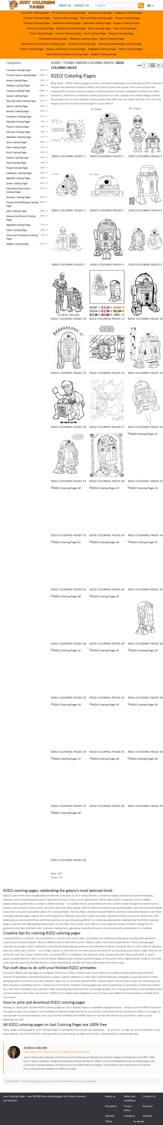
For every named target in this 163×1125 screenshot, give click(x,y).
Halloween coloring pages (53, 38)
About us (110, 1096)
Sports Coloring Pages (111, 38)
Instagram (129, 1115)
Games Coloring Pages (65, 17)
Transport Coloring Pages (82, 43)
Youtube (147, 1115)
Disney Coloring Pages (127, 17)
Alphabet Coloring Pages (83, 38)
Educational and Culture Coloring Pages (43, 43)
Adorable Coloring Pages (97, 22)
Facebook (138, 1121)
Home (55, 62)
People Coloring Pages (121, 33)
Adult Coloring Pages (32, 48)
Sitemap (109, 1115)
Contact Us (149, 1096)
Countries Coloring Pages (35, 12)
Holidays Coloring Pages (128, 12)
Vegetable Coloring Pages (102, 48)
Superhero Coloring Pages (66, 22)
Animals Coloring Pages (37, 22)
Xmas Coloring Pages (99, 28)
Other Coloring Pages (131, 48)
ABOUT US (65, 5)
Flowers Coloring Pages (126, 22)
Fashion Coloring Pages (68, 33)
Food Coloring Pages (95, 33)
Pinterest (148, 1106)
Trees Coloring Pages (124, 28)
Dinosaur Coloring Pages (40, 28)
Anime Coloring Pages (100, 12)
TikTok (108, 1121)
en (152, 5)
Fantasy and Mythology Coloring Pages (120, 43)
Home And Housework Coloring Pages (67, 54)
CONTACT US (81, 5)
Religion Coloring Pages (104, 54)
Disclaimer (111, 1106)
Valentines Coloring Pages (71, 28)
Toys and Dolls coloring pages (96, 17)
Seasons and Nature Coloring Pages (66, 48)
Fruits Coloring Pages (41, 33)
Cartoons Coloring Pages (37, 17)
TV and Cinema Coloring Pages (69, 12)
